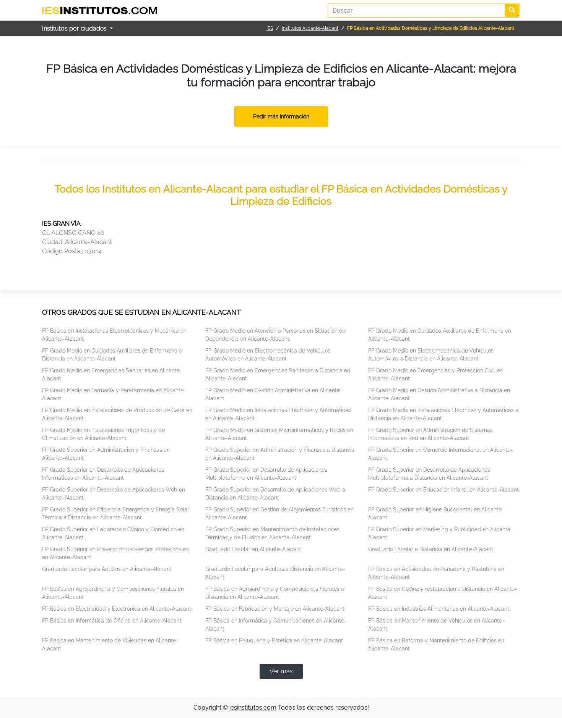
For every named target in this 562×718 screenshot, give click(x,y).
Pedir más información (281, 116)
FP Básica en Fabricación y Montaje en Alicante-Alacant (274, 609)
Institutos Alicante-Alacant (310, 28)
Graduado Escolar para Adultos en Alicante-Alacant (107, 569)
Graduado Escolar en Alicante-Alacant (253, 549)
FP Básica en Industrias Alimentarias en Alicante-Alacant (438, 609)
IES (269, 28)
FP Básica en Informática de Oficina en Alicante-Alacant (112, 621)
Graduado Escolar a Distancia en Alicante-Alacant (430, 549)
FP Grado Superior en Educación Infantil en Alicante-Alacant (443, 490)
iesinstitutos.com (252, 707)
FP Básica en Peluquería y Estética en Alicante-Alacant (274, 640)
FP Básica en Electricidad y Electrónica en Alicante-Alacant (116, 609)
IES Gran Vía (61, 223)
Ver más (281, 671)
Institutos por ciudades (75, 28)
